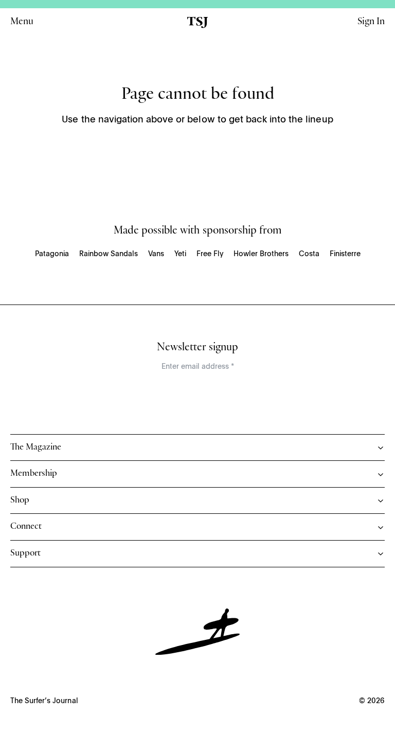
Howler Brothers (261, 254)
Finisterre (345, 254)
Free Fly (209, 254)
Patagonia (52, 254)
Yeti (180, 254)
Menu (21, 22)
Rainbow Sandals (108, 254)
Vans (156, 254)
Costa (309, 254)
